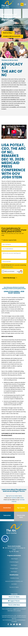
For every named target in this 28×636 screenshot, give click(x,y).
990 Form (14, 618)
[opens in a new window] (8, 624)
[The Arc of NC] (8, 4)
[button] (25, 4)
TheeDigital (14, 621)
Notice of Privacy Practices (19, 617)
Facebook (14, 498)
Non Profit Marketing (19, 620)
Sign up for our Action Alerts (14, 496)
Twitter (22, 498)
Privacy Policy (10, 617)
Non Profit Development (8, 620)
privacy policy (9, 267)
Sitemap (4, 617)
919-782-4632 (15, 551)
